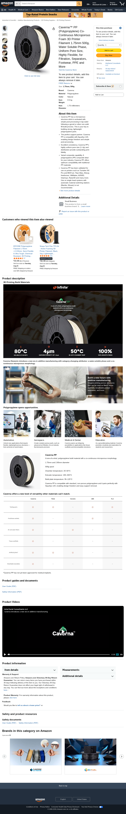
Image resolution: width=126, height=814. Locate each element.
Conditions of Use (32, 807)
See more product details (70, 191)
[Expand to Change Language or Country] (89, 4)
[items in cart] (122, 4)
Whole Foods (87, 10)
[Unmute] (121, 654)
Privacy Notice (45, 807)
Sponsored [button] (5, 735)
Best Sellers (50, 10)
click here (13, 698)
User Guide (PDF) (9, 586)
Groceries (75, 10)
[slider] (59, 654)
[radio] (4, 28)
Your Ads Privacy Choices (89, 807)
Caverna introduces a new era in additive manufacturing (26, 611)
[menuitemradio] (117, 655)
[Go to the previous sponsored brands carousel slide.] (4, 756)
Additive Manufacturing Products (28, 20)
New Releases (63, 10)
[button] (3, 9)
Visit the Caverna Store (68, 70)
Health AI (12, 10)
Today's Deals (99, 10)
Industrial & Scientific (9, 20)
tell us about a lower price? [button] (29, 705)
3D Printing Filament (63, 20)
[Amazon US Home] (40, 800)
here (5, 690)
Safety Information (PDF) (12, 592)
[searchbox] (48, 3)
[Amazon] (7, 4)
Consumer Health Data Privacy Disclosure (65, 807)
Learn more (85, 206)
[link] (23, 251)
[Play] (4, 654)
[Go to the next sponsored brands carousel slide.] (122, 756)
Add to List (99, 95)
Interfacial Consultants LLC (112, 64)
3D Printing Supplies (48, 20)
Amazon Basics (38, 10)
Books (110, 10)
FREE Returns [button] (64, 83)
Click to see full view (32, 76)
